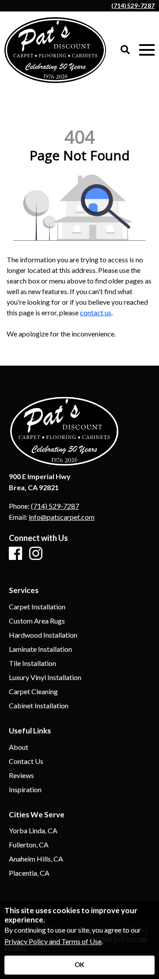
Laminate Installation (40, 649)
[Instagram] (35, 554)
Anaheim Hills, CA (36, 858)
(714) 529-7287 (133, 5)
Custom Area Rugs (37, 620)
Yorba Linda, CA (33, 830)
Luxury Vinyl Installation (45, 677)
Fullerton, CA (29, 844)
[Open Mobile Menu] (147, 50)
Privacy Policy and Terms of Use (53, 941)
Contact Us (26, 761)
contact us (95, 312)
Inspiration (25, 789)
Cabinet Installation (38, 705)
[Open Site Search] (125, 50)
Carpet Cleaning (33, 691)
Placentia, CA (29, 873)
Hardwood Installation (43, 635)
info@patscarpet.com (62, 517)
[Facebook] (15, 554)
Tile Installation (32, 663)
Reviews (21, 775)
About (18, 747)
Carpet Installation (37, 606)
